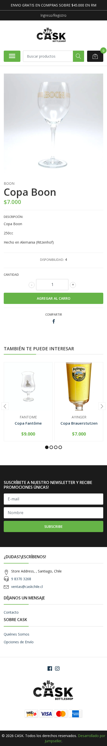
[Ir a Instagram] (57, 668)
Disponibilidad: (52, 260)
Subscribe (53, 526)
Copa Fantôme (28, 423)
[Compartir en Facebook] (54, 321)
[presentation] (5, 406)
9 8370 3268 (21, 578)
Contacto (11, 612)
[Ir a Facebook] (50, 668)
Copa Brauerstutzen (79, 423)
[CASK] (51, 35)
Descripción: (13, 217)
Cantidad (11, 275)
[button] (47, 447)
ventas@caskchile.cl (27, 586)
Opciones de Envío (19, 642)
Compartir (53, 314)
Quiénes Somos (16, 634)
